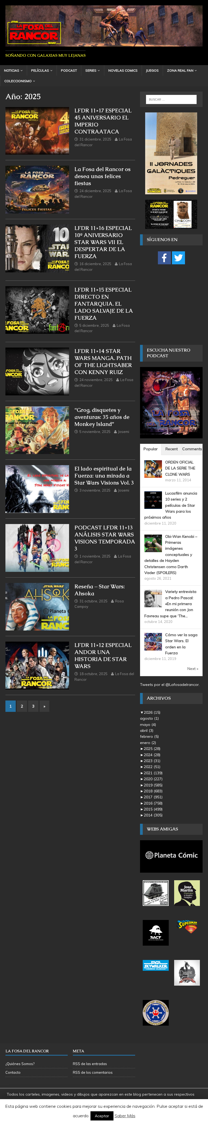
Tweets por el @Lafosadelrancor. (170, 684)
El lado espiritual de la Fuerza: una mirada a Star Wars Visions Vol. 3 (104, 475)
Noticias (11, 70)
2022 (152, 766)
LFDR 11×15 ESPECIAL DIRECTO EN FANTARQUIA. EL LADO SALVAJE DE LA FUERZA (103, 303)
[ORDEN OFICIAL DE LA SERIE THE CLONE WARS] (153, 474)
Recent (171, 448)
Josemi (123, 431)
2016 (153, 803)
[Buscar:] (171, 99)
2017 (153, 797)
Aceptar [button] (102, 1115)
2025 (152, 748)
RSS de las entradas (90, 1064)
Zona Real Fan (180, 70)
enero (148, 742)
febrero (149, 736)
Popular (151, 448)
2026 (152, 712)
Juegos (152, 70)
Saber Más (125, 1115)
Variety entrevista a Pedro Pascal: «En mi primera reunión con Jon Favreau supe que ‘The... (170, 603)
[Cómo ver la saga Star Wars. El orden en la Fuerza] (153, 647)
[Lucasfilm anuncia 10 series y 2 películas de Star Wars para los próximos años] (153, 505)
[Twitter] (178, 257)
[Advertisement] (174, 304)
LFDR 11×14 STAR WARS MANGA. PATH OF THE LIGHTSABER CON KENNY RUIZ (103, 362)
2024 (152, 754)
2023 (152, 760)
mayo (148, 724)
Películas (40, 70)
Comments (192, 448)
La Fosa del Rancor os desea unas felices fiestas (102, 176)
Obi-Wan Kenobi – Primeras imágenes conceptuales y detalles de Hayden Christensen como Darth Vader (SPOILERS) (170, 554)
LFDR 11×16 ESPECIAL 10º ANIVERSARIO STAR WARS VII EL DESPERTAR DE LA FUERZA (103, 242)
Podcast (69, 70)
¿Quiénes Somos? (19, 1064)
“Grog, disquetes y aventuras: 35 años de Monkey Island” (101, 417)
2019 (153, 785)
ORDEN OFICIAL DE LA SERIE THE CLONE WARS (180, 468)
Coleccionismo (18, 81)
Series (90, 70)
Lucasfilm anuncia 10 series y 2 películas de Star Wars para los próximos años (170, 505)
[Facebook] (164, 257)
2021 (153, 773)
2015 (153, 809)
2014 (153, 815)
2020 (153, 778)
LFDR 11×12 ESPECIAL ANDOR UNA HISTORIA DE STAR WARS (102, 656)
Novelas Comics (123, 70)
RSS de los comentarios (93, 1072)
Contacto (13, 1072)
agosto (149, 718)
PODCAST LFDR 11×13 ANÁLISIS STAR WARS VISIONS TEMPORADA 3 (104, 538)
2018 (153, 791)
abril (146, 730)
